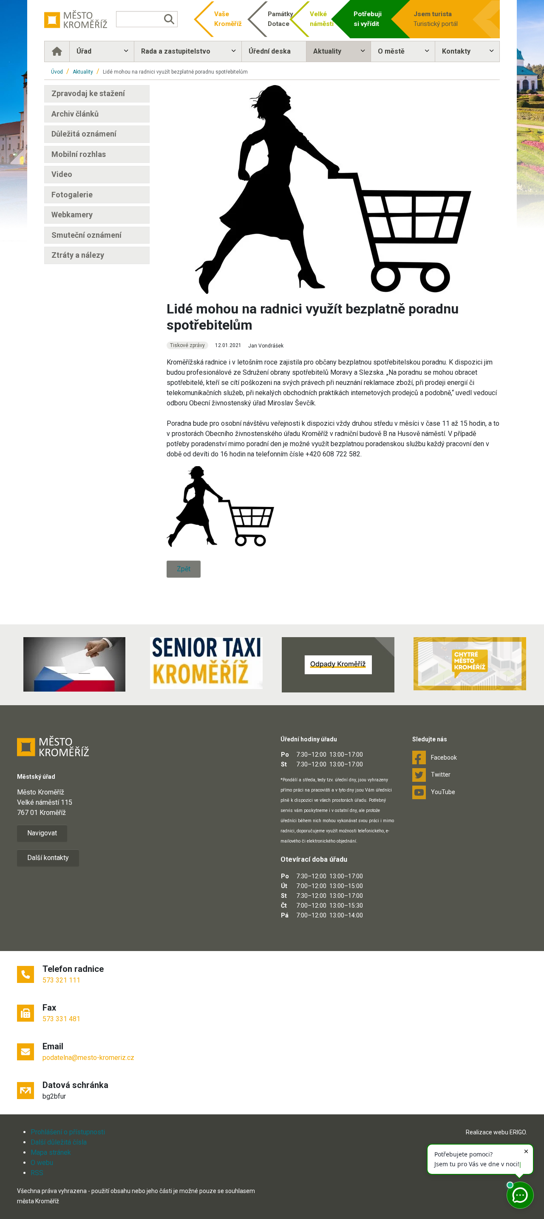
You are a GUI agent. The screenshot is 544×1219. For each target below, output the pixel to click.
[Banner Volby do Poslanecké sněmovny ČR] (74, 664)
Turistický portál (436, 19)
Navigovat (42, 833)
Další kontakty (48, 858)
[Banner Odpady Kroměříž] (337, 664)
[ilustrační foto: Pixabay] (220, 506)
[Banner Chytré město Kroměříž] (469, 663)
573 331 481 (61, 1019)
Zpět (183, 569)
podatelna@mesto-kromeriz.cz (88, 1058)
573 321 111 (61, 980)
